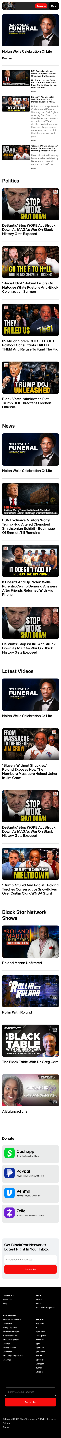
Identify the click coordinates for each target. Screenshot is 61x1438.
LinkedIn (40, 1363)
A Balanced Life (10, 1335)
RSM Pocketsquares (45, 1307)
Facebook (40, 1331)
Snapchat (40, 1351)
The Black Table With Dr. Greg (13, 1357)
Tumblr (39, 1367)
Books (39, 1299)
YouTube (40, 1323)
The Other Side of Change (11, 1341)
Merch (39, 1303)
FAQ (5, 1303)
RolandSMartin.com (12, 1319)
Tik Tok (39, 1355)
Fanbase (40, 1347)
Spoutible (40, 1359)
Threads (40, 1339)
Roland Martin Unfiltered (9, 1349)
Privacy (6, 1423)
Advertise (7, 1299)
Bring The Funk (10, 1327)
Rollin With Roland (11, 1331)
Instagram (41, 1335)
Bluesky (39, 1371)
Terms (6, 1427)
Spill (38, 1343)
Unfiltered (7, 1323)
